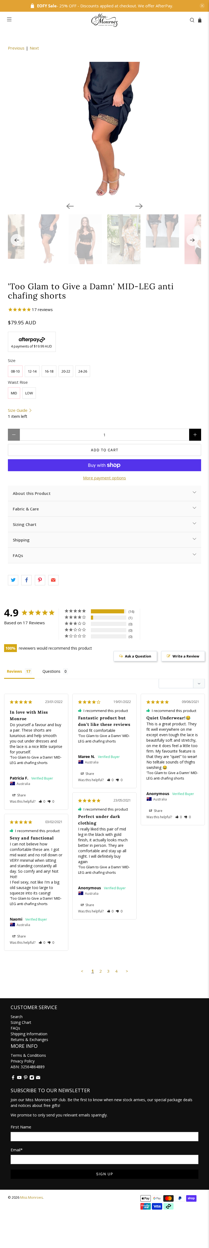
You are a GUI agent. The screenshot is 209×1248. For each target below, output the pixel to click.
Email (17, 1149)
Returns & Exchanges (29, 1039)
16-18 (49, 371)
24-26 (82, 371)
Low (29, 393)
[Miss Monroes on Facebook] (13, 1078)
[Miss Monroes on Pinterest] (25, 1078)
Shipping (21, 540)
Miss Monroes (31, 1197)
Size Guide (18, 410)
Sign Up (104, 1173)
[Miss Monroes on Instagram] (31, 1078)
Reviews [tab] (14, 671)
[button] (42, 801)
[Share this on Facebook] (26, 580)
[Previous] (70, 206)
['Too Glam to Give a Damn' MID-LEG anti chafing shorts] (104, 130)
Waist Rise (18, 382)
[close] (202, 5)
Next (34, 48)
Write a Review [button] (186, 656)
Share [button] (21, 795)
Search (17, 1016)
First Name (21, 1127)
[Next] (139, 206)
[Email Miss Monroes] (38, 1078)
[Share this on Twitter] (13, 580)
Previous (16, 48)
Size (12, 360)
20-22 (66, 371)
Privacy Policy (23, 1061)
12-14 (32, 371)
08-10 (15, 371)
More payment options (104, 477)
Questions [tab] (51, 671)
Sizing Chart (24, 524)
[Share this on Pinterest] (40, 580)
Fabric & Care (26, 509)
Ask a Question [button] (138, 656)
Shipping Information (29, 1033)
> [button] (127, 971)
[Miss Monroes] (104, 20)
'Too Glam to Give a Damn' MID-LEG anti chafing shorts (36, 760)
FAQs (18, 555)
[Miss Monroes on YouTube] (19, 1078)
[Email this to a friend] (53, 580)
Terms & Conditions (28, 1055)
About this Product (32, 493)
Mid (14, 393)
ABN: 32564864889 (28, 1066)
